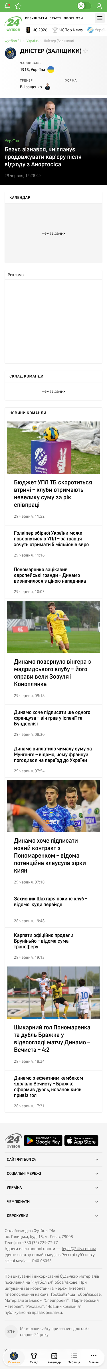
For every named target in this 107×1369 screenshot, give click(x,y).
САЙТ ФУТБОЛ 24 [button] (21, 1159)
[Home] (13, 29)
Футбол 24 (13, 41)
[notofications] (7, 6)
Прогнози (73, 18)
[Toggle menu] (100, 18)
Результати (36, 18)
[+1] (18, 6)
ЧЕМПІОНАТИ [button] (18, 1201)
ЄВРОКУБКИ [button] (17, 1216)
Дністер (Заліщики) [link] (59, 41)
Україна (33, 41)
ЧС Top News (71, 30)
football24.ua (63, 1294)
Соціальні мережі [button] (24, 1173)
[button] (94, 1358)
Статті (55, 18)
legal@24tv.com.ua (79, 1248)
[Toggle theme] (84, 6)
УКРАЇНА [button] (14, 1187)
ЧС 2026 (40, 30)
